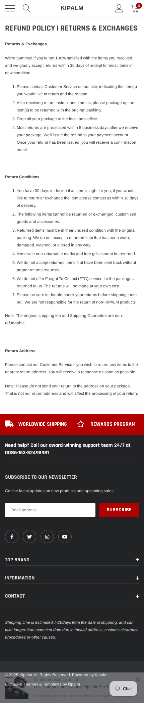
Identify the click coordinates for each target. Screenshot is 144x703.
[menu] (10, 8)
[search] (27, 8)
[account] (119, 8)
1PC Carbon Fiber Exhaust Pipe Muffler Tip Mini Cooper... (82, 687)
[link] (11, 536)
